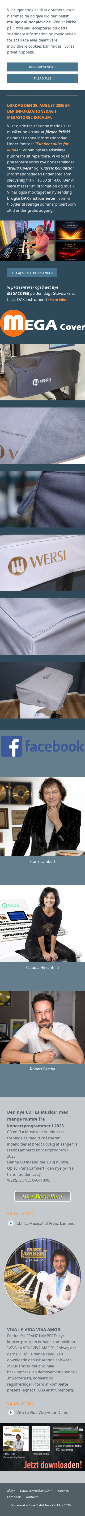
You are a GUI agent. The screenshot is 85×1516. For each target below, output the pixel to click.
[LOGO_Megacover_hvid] (42, 323)
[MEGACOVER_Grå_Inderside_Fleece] (42, 435)
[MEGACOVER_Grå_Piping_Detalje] (42, 626)
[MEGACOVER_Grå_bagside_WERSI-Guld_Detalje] (42, 563)
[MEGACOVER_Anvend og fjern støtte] (42, 499)
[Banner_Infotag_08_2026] (42, 240)
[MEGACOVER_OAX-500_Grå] (42, 690)
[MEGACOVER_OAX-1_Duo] (42, 372)
